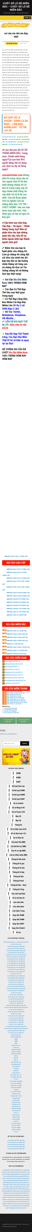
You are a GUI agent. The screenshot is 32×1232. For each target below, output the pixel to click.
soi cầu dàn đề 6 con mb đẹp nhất (16, 961)
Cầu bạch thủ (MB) (18, 842)
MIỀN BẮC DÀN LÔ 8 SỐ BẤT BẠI (16, 631)
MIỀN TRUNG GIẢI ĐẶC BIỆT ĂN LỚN (16, 693)
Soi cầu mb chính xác (16, 973)
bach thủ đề (5, 1174)
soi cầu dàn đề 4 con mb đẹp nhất (16, 959)
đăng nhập (6, 734)
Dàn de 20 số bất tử (8, 1189)
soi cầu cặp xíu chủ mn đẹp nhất (16, 1016)
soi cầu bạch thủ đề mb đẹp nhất (16, 948)
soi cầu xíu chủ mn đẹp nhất (16, 1032)
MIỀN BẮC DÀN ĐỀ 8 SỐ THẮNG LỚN (18, 605)
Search (24, 743)
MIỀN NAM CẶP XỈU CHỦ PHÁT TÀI (13, 672)
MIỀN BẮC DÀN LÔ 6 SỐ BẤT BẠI (16, 615)
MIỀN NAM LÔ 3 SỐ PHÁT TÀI (12, 683)
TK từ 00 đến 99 (18, 898)
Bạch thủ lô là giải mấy (14, 1176)
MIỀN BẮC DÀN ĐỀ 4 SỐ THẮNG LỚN (18, 599)
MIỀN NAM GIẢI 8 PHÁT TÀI (12, 666)
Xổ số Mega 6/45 (18, 808)
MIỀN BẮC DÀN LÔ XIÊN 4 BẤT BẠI (17, 640)
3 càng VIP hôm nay (24, 1172)
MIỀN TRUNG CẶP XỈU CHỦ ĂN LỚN (15, 697)
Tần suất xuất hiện (18, 894)
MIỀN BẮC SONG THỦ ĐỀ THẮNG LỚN (18, 596)
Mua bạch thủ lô (15, 1201)
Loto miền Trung (18, 911)
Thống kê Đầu (18, 876)
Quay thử (16, 1121)
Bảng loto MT (16, 1115)
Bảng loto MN (16, 1117)
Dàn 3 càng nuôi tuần (12, 1187)
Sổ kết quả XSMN (18, 795)
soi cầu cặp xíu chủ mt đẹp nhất (16, 997)
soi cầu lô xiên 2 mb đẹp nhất (16, 980)
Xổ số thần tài (18, 838)
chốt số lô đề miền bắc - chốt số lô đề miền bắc (16, 41)
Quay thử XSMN (18, 919)
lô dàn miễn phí (7, 1201)
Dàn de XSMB (5, 1191)
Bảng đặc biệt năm (13, 1180)
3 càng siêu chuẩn (14, 1172)
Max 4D (18, 820)
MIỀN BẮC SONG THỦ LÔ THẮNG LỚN (18, 578)
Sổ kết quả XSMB (18, 790)
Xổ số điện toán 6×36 (16, 1077)
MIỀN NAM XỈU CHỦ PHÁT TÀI (12, 661)
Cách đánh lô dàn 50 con (22, 1182)
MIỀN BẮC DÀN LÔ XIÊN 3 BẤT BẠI (17, 637)
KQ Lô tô (16, 1112)
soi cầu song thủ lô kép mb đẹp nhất (16, 988)
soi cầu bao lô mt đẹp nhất (16, 994)
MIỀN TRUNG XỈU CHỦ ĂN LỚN (14, 691)
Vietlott (16, 1056)
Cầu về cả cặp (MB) (18, 851)
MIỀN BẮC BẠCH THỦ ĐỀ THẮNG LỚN (18, 593)
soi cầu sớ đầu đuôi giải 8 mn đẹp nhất (16, 1026)
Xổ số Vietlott (16, 1066)
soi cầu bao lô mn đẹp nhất (16, 1018)
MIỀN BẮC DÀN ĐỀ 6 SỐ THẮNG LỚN (18, 602)
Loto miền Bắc (18, 902)
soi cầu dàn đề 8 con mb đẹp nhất (16, 963)
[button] (27, 17)
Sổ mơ (18, 932)
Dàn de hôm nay (25, 1189)
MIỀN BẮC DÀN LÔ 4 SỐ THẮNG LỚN (18, 612)
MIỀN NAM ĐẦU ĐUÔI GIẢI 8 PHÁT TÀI (14, 677)
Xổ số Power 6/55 (18, 812)
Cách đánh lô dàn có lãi (9, 1184)
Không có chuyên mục (8, 1199)
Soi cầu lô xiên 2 (16, 1203)
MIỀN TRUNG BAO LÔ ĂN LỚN (14, 696)
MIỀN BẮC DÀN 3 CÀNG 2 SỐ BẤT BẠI (18, 647)
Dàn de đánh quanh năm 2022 (18, 1191)
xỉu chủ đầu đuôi (11, 142)
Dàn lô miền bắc (17, 1193)
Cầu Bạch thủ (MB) (16, 1087)
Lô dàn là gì (26, 1199)
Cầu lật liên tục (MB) (18, 846)
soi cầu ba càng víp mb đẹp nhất (16, 946)
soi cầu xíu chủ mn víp (8, 137)
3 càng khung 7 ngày (8, 1170)
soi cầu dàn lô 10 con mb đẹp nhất (16, 967)
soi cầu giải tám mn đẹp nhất (10, 709)
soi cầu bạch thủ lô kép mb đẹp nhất (16, 950)
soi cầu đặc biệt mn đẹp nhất (10, 708)
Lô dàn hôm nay (19, 1199)
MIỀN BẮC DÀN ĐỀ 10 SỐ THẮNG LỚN (18, 608)
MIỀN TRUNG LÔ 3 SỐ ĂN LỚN (14, 703)
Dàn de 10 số (25, 1187)
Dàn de (20, 1187)
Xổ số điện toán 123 (18, 833)
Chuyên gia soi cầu (16, 1035)
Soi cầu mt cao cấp (16, 992)
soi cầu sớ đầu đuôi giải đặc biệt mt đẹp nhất (16, 1007)
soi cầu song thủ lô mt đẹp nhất (16, 1011)
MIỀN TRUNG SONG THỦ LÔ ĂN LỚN (15, 699)
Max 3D (18, 816)
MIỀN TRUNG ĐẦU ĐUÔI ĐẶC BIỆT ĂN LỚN (17, 702)
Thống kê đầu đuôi (18, 859)
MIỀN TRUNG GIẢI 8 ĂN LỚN (13, 694)
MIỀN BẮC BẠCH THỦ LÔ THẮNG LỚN (16, 556)
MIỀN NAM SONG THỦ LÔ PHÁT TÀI (14, 675)
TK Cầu (16, 1079)
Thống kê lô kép (18, 872)
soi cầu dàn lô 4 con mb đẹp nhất (16, 969)
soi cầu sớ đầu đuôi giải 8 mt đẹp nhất (16, 1005)
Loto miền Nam (18, 906)
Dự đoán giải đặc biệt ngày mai (14, 1195)
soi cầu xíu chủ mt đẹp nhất (16, 1009)
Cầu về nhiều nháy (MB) (18, 855)
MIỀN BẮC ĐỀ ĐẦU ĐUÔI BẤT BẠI (16, 653)
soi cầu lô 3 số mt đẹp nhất (16, 1003)
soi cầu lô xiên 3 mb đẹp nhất (16, 982)
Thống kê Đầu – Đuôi (18, 885)
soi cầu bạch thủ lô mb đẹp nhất (16, 952)
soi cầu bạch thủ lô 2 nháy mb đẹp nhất (16, 954)
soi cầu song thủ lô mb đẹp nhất (16, 990)
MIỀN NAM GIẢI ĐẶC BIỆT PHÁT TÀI (14, 664)
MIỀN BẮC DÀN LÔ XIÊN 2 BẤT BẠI (17, 634)
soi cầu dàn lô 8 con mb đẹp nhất (16, 976)
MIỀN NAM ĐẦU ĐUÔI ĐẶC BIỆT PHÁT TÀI (15, 680)
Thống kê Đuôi (18, 881)
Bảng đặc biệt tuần (11, 1182)
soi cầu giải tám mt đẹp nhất (16, 1001)
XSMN (18, 777)
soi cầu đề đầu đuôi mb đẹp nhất (16, 978)
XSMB (18, 773)
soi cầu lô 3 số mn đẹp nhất (9, 711)
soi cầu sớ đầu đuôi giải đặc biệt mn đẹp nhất (16, 1028)
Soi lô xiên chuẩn (25, 1203)
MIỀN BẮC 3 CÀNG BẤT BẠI (15, 644)
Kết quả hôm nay (18, 786)
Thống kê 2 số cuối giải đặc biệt (11, 1205)
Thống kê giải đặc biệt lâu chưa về (17, 1208)
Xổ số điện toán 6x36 (18, 829)
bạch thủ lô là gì (24, 1176)
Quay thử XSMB (18, 915)
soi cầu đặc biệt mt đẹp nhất (16, 999)
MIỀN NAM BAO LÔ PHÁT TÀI (12, 669)
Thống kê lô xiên (18, 868)
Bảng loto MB (16, 1119)
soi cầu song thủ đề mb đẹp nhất (16, 986)
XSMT (18, 782)
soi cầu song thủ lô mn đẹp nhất (11, 712)
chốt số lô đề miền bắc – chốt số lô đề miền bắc (16, 6)
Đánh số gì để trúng (16, 1037)
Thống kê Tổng (18, 889)
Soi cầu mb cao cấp (16, 944)
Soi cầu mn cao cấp (11, 43)
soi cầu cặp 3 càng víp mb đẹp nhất (16, 957)
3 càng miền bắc (18, 1170)
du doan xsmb (19, 1184)
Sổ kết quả (16, 1047)
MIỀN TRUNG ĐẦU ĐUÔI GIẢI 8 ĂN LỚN (16, 700)
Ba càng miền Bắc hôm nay (16, 1174)
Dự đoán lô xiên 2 (25, 1197)
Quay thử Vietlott (18, 928)
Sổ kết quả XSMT (18, 799)
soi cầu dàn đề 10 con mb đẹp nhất (16, 965)
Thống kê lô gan (18, 863)
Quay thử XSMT (18, 924)
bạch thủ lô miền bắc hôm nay (10, 1178)
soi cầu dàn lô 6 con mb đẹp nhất (16, 971)
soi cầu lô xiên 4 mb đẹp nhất (16, 984)
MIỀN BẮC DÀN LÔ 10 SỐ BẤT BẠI (17, 650)
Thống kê (18, 825)
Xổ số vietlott (18, 803)
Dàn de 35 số (16, 1189)
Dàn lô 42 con (9, 1193)
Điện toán (16, 1070)
